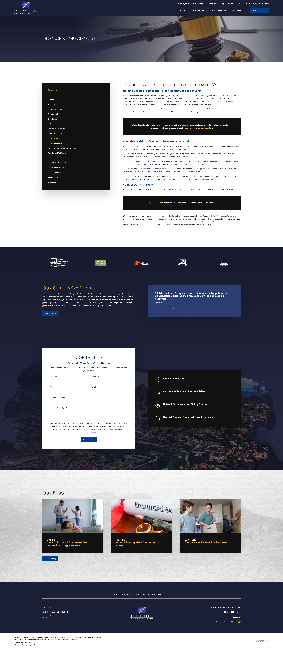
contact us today (174, 189)
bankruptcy (187, 98)
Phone (52, 387)
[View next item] (150, 273)
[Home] (25, 8)
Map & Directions (49, 618)
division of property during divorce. (174, 149)
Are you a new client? (58, 397)
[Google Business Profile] (239, 621)
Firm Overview (125, 594)
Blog (222, 4)
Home (115, 594)
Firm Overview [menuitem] (198, 10)
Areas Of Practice (139, 594)
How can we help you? (58, 407)
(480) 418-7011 (160, 225)
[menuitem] (76, 99)
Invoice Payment (199, 4)
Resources (213, 4)
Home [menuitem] (182, 10)
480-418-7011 (261, 3)
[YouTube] (232, 621)
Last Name (95, 376)
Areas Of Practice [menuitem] (219, 10)
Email (93, 387)
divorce (171, 95)
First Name (54, 376)
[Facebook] (217, 621)
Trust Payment (183, 4)
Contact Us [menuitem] (237, 10)
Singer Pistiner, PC (232, 101)
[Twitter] (224, 621)
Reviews (230, 4)
